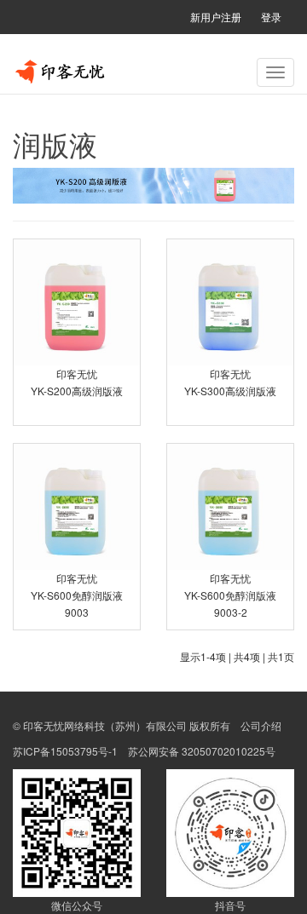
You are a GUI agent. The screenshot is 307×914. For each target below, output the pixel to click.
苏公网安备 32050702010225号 (201, 751)
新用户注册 (215, 16)
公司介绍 (260, 725)
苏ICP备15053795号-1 (65, 751)
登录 (271, 16)
